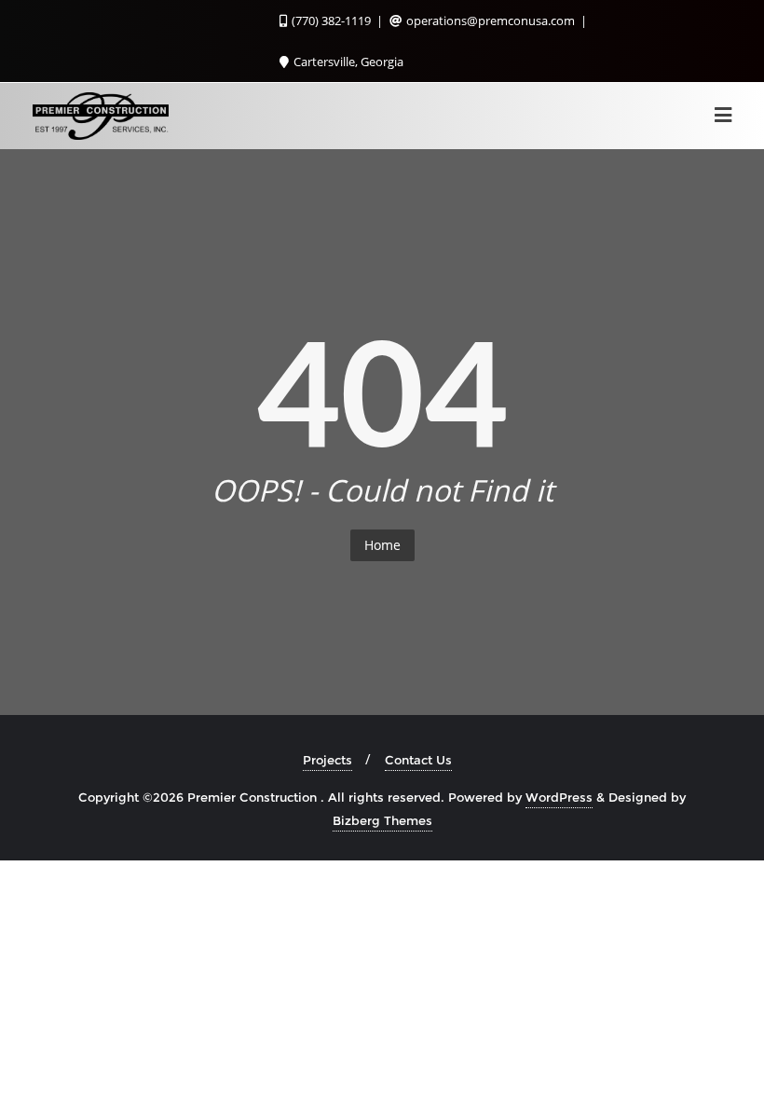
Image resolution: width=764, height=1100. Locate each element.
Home (382, 545)
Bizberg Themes (382, 820)
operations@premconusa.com (490, 20)
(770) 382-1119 (331, 20)
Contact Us (418, 759)
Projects (327, 759)
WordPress (559, 797)
